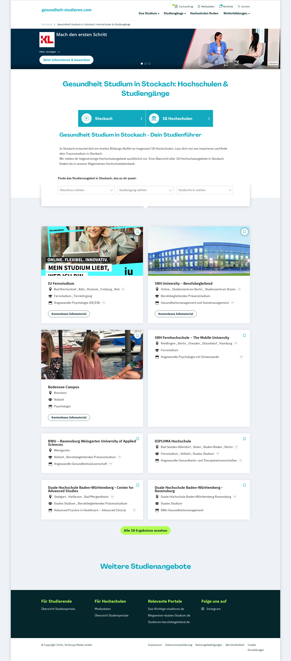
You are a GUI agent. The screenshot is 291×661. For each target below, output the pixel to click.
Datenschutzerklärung (178, 644)
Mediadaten (103, 609)
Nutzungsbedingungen (209, 644)
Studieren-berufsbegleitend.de (169, 622)
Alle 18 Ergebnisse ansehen (145, 530)
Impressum (155, 644)
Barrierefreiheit (235, 644)
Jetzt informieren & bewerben (66, 60)
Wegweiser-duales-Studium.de (169, 615)
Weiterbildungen (235, 13)
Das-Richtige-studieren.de (166, 609)
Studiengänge (173, 13)
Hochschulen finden (204, 13)
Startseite (46, 24)
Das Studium (148, 13)
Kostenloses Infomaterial (69, 314)
